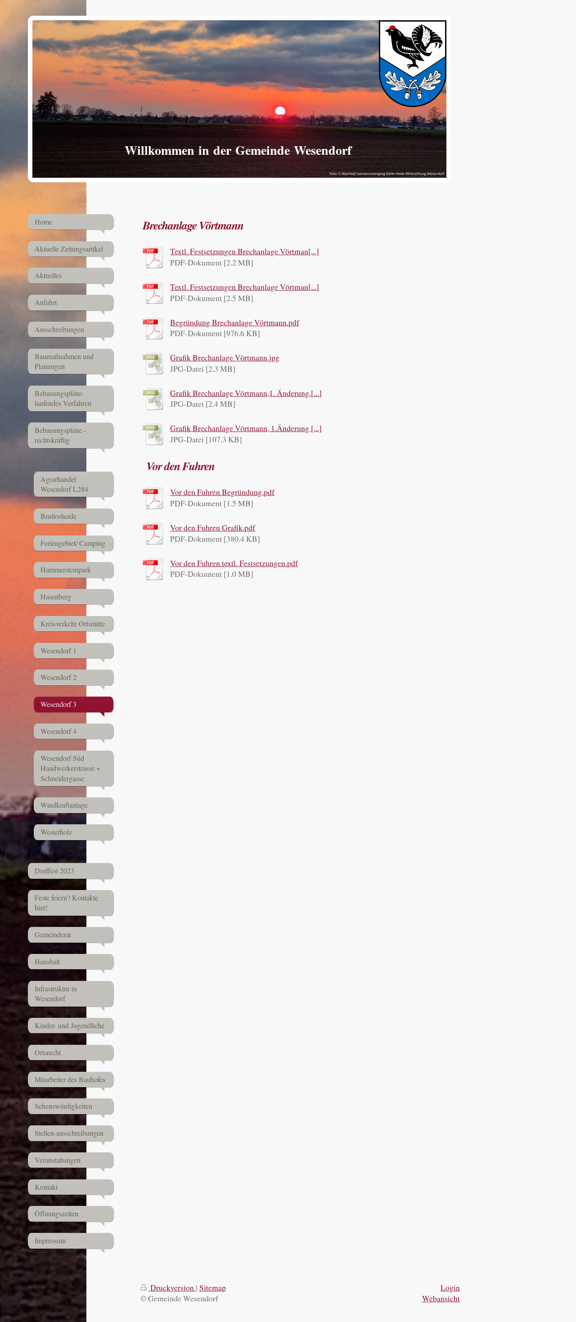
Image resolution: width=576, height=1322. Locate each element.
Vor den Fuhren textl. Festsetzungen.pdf (234, 563)
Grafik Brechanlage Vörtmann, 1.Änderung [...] (246, 428)
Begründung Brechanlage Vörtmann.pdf (234, 322)
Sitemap (212, 1287)
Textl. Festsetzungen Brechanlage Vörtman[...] (244, 251)
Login (450, 1287)
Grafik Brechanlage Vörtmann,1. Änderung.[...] (246, 392)
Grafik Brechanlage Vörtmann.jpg (224, 357)
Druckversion (172, 1287)
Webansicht (441, 1298)
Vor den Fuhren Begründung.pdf (222, 491)
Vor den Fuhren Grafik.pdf (212, 527)
